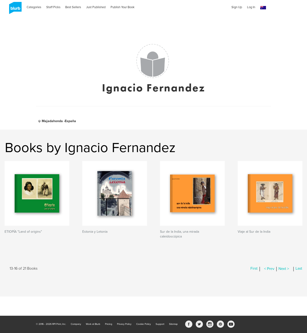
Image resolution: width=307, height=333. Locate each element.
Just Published (96, 7)
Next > (283, 268)
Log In (251, 7)
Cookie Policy (143, 324)
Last (298, 268)
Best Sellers (73, 7)
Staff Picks (53, 7)
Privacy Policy (124, 324)
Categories (34, 7)
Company (76, 324)
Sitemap (173, 324)
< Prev (269, 268)
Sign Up (236, 7)
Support (160, 324)
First (254, 268)
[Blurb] (14, 9)
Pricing (108, 324)
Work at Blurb (93, 324)
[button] (263, 8)
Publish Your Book (123, 7)
